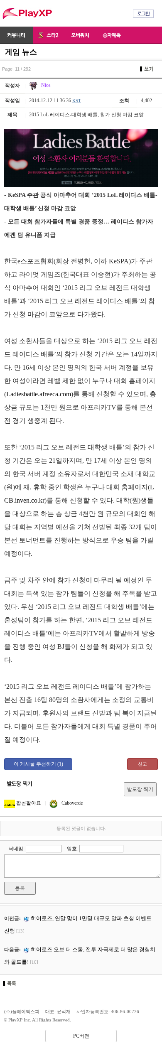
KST (76, 100)
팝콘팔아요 (28, 803)
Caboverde (71, 803)
